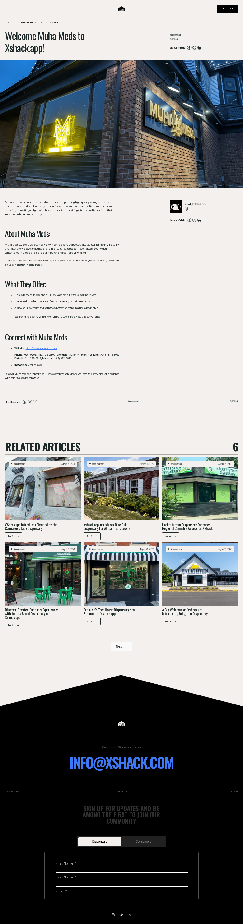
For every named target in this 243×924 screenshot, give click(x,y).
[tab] (100, 841)
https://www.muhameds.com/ (41, 348)
